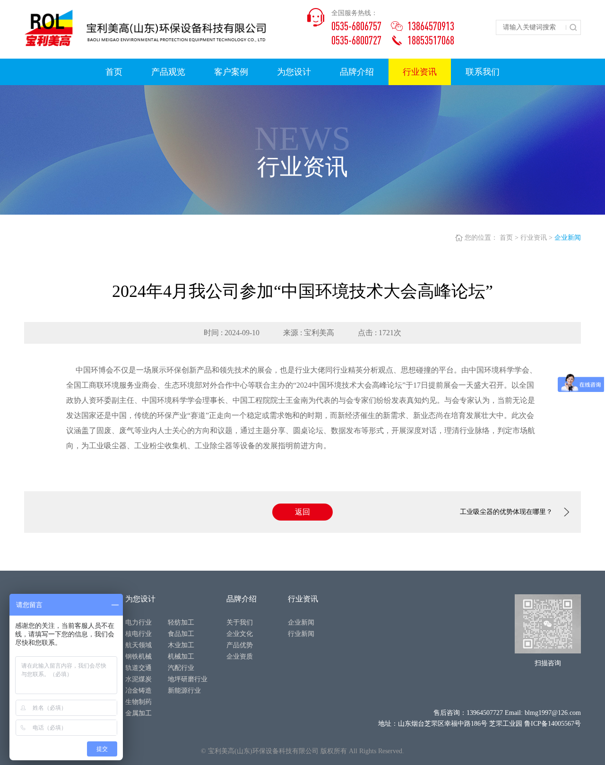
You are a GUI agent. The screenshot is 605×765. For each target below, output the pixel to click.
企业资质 (239, 656)
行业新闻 (301, 633)
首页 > (509, 237)
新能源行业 (184, 690)
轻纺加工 (181, 622)
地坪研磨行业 (187, 679)
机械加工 (181, 656)
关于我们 (239, 622)
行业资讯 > (536, 237)
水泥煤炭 (138, 679)
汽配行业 (181, 667)
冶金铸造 (138, 690)
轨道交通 (138, 667)
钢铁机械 (138, 656)
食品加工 (181, 633)
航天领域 (138, 645)
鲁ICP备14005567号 (552, 723)
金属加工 (138, 713)
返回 (302, 512)
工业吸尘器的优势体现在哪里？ (506, 511)
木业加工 (181, 645)
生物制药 (138, 701)
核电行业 (138, 633)
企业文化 (239, 633)
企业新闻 (567, 237)
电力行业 (138, 622)
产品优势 (239, 645)
